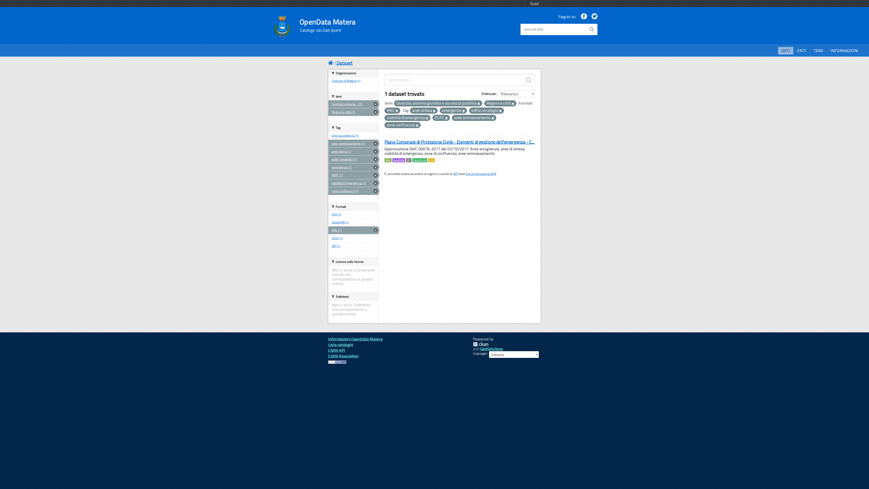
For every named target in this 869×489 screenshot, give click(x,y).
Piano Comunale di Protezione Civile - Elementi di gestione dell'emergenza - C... (459, 141)
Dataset (345, 62)
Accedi (534, 3)
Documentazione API (480, 173)
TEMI (818, 51)
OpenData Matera (328, 25)
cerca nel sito (533, 29)
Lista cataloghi (340, 345)
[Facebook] (584, 17)
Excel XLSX (419, 160)
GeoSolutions (491, 349)
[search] (529, 80)
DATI (785, 51)
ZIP (409, 160)
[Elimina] (478, 103)
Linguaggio (480, 353)
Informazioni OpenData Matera (355, 339)
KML (388, 160)
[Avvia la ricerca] (591, 29)
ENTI (801, 51)
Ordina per (488, 93)
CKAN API (336, 350)
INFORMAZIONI (844, 51)
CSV (431, 160)
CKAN (480, 344)
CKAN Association (343, 356)
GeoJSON (398, 160)
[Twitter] (594, 17)
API (455, 173)
